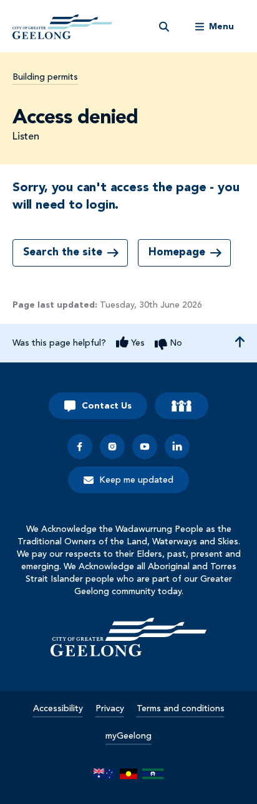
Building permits (45, 77)
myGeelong (128, 736)
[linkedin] (177, 446)
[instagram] (112, 446)
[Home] (128, 637)
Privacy (109, 708)
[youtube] (144, 446)
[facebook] (79, 446)
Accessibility (58, 708)
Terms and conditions (181, 708)
